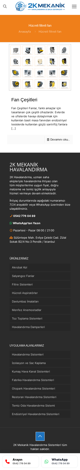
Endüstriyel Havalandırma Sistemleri (35, 414)
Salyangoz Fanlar (23, 276)
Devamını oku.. (60, 139)
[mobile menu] (74, 6)
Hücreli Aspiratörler (25, 293)
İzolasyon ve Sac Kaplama (29, 363)
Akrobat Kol (19, 267)
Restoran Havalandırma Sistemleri (34, 397)
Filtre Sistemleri (22, 284)
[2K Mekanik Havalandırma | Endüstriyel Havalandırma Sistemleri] (40, 6)
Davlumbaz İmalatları (25, 301)
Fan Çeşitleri (24, 99)
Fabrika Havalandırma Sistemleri (33, 380)
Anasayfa (25, 31)
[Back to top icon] (40, 436)
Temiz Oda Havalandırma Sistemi (33, 405)
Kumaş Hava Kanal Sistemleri (31, 371)
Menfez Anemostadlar (26, 310)
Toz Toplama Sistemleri (27, 318)
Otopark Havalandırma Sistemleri (33, 388)
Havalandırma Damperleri (28, 327)
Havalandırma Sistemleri (28, 354)
